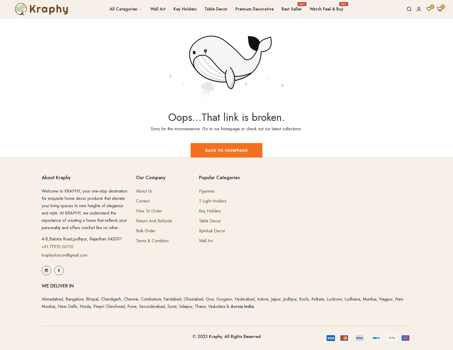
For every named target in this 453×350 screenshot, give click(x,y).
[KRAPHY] (40, 9)
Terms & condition (152, 241)
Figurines (207, 191)
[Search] (409, 9)
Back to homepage (226, 150)
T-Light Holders (212, 201)
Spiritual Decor (212, 231)
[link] (126, 9)
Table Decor (210, 221)
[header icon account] (419, 9)
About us (144, 191)
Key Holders (210, 211)
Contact (143, 201)
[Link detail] (46, 270)
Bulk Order (145, 231)
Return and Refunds (154, 221)
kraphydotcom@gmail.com (64, 255)
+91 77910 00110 (57, 247)
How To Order (149, 211)
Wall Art (206, 241)
